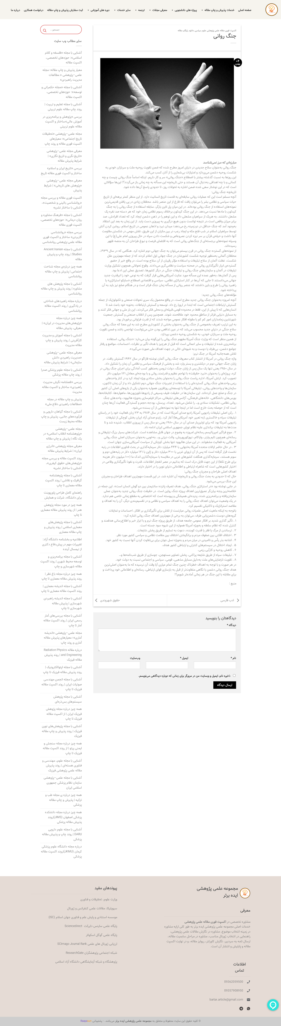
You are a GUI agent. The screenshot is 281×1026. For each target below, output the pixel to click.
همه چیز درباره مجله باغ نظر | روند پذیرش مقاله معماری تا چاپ (61, 576)
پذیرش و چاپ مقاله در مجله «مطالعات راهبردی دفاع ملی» (63, 402)
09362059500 (233, 981)
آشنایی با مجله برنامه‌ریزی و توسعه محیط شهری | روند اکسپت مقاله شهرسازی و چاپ (61, 561)
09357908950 (233, 990)
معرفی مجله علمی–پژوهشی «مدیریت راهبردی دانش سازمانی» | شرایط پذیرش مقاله (63, 357)
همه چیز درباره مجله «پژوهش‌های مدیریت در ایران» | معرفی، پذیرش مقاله (62, 323)
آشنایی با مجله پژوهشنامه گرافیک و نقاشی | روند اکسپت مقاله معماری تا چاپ (63, 480)
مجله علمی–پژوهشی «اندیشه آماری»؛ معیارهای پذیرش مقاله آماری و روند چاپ (63, 637)
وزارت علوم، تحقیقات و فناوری (98, 899)
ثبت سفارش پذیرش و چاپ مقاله (65, 10)
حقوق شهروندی (109, 600)
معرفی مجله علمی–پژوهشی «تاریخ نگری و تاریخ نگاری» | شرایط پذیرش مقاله (64, 155)
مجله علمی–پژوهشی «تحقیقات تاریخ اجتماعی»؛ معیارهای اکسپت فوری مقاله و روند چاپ (62, 138)
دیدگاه (231, 625)
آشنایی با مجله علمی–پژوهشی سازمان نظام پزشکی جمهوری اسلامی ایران (63, 782)
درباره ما (15, 10)
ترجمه (141, 10)
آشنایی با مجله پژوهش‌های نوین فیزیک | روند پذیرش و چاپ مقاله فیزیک (62, 731)
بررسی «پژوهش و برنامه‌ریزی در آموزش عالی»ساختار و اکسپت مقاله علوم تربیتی (62, 121)
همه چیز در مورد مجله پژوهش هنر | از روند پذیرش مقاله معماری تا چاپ (61, 509)
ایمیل (184, 658)
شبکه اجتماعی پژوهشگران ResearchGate (91, 952)
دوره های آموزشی (100, 10)
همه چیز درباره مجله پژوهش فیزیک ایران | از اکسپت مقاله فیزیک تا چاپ (64, 713)
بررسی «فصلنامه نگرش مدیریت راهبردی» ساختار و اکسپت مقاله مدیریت (62, 387)
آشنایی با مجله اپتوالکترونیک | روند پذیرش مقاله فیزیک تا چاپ (62, 670)
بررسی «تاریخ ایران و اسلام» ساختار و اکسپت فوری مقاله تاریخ (61, 171)
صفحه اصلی (244, 10)
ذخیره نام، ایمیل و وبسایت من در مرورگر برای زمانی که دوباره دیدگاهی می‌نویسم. (184, 675)
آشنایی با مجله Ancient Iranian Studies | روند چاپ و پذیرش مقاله (63, 254)
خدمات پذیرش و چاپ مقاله (219, 10)
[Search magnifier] (44, 30)
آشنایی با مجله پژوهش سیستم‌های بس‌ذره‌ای (67, 699)
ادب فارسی (227, 600)
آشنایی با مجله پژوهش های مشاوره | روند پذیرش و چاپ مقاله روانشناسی (61, 288)
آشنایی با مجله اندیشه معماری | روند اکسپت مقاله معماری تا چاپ (61, 589)
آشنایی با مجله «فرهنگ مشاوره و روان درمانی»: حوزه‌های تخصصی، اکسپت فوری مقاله (61, 219)
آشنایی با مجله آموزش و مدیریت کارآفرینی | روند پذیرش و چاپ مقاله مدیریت (62, 340)
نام (233, 658)
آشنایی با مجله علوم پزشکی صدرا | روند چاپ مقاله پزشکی (61, 372)
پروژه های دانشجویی (186, 10)
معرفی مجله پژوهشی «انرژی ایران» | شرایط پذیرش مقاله (64, 449)
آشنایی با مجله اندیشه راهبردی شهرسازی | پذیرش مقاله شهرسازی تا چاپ (63, 603)
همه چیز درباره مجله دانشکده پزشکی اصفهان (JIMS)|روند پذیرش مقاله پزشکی (63, 817)
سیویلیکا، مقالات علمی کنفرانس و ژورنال (92, 908)
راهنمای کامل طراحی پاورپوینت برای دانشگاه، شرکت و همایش (63, 495)
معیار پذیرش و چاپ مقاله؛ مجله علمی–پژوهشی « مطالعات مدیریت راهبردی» (62, 74)
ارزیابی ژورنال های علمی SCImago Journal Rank (87, 943)
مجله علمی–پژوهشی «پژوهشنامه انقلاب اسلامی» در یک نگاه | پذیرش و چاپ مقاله (62, 433)
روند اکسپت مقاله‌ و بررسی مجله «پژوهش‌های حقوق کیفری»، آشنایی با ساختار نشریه (62, 463)
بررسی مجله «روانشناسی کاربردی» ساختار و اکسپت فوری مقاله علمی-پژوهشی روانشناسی (62, 237)
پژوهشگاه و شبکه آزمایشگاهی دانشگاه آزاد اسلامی (86, 961)
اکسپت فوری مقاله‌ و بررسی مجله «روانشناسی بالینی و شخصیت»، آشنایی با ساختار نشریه (61, 202)
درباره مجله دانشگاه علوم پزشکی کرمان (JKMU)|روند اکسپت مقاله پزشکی (61, 851)
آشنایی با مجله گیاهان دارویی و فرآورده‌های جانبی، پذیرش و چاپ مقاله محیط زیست (61, 416)
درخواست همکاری (33, 10)
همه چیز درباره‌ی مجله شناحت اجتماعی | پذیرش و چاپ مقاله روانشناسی (63, 271)
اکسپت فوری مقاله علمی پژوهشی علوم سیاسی (215, 30)
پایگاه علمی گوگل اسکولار (101, 935)
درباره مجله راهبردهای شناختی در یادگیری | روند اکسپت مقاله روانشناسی (63, 306)
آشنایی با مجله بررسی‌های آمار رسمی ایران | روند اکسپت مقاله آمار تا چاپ (62, 620)
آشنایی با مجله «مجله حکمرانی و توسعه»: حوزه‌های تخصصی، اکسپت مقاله (61, 92)
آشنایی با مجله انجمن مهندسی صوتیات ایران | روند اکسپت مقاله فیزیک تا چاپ (61, 684)
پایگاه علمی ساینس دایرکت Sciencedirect (91, 926)
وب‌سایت (135, 658)
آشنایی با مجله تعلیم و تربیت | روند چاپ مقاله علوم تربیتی (63, 107)
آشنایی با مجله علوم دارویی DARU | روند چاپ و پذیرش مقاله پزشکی (62, 834)
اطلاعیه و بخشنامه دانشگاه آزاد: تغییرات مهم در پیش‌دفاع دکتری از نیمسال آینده (62, 544)
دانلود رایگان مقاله (186, 30)
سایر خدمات (124, 10)
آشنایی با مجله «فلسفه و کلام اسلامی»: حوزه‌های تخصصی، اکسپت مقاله (63, 57)
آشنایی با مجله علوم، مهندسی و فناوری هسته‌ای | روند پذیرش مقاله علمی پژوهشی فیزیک (62, 765)
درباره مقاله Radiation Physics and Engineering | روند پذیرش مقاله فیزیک (63, 654)
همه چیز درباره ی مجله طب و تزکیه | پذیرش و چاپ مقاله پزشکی (63, 799)
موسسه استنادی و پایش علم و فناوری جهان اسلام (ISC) (83, 917)
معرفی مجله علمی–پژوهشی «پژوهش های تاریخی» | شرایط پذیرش (63, 185)
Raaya (86, 1021)
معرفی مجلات (159, 10)
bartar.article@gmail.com (226, 999)
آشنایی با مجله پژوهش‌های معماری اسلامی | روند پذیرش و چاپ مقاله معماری (63, 527)
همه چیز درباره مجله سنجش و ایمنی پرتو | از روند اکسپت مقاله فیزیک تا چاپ (62, 748)
